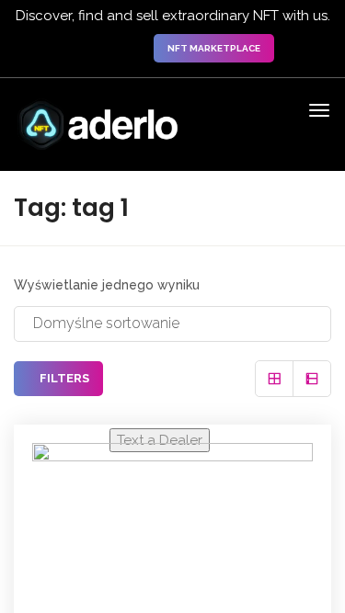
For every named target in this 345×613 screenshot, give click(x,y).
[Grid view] (274, 378)
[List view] (311, 378)
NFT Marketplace (213, 48)
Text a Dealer (159, 440)
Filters (63, 378)
